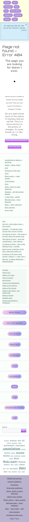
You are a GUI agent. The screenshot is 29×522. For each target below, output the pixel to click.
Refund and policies (14, 478)
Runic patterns (10, 207)
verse (19, 471)
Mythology (22, 462)
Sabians (22, 464)
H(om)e (7, 2)
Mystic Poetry (15, 11)
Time (9, 471)
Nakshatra (7, 464)
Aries (19, 440)
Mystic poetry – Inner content (14, 500)
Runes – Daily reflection (13, 205)
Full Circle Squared (14, 323)
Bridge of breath (7, 295)
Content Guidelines (14, 482)
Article (9, 443)
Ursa (4, 221)
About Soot (14, 344)
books (20, 443)
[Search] (23, 430)
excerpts (20, 452)
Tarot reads (9, 210)
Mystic (16, 458)
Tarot (7, 173)
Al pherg (6, 440)
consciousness (20, 445)
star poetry (14, 468)
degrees (23, 449)
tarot (5, 471)
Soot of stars (14, 334)
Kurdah (23, 456)
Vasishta (14, 471)
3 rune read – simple (12, 197)
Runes (15, 386)
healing (6, 456)
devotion (7, 453)
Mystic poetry (10, 461)
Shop (14, 19)
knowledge (17, 456)
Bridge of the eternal (9, 288)
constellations (12, 448)
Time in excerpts (7, 278)
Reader (7, 19)
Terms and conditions (14, 488)
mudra (11, 458)
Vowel (23, 471)
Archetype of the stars (12, 171)
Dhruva (13, 453)
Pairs (12, 464)
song (4, 468)
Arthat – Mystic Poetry (13, 165)
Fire (6, 11)
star (7, 468)
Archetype (8, 7)
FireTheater (14, 355)
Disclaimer (14, 485)
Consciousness (10, 181)
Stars (15, 2)
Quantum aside (7, 298)
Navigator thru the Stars (14, 407)
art (23, 440)
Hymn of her (6, 272)
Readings (18, 15)
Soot (16, 7)
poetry (16, 464)
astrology (14, 443)
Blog (14, 397)
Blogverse (8, 15)
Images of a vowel (8, 275)
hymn (11, 456)
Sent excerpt (6, 280)
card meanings (9, 445)
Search (4, 427)
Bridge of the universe (9, 285)
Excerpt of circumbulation (10, 283)
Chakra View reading (14, 497)
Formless (5, 270)
